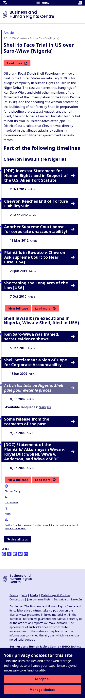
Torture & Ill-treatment (15, 528)
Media (34, 595)
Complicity (18, 525)
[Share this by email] (26, 554)
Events (13, 595)
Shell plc (18, 491)
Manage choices (42, 690)
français (45, 407)
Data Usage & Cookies (55, 595)
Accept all (43, 679)
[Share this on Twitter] (9, 554)
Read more (14, 63)
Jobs (24, 595)
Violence (27, 525)
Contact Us (16, 599)
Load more (42, 308)
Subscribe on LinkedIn (68, 599)
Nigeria (8, 513)
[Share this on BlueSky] (20, 554)
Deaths (8, 525)
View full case (18, 308)
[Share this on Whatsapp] (4, 554)
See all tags (19, 539)
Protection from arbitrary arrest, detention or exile (56, 525)
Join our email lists (39, 599)
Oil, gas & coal (11, 502)
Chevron (9, 491)
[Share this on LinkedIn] (15, 554)
